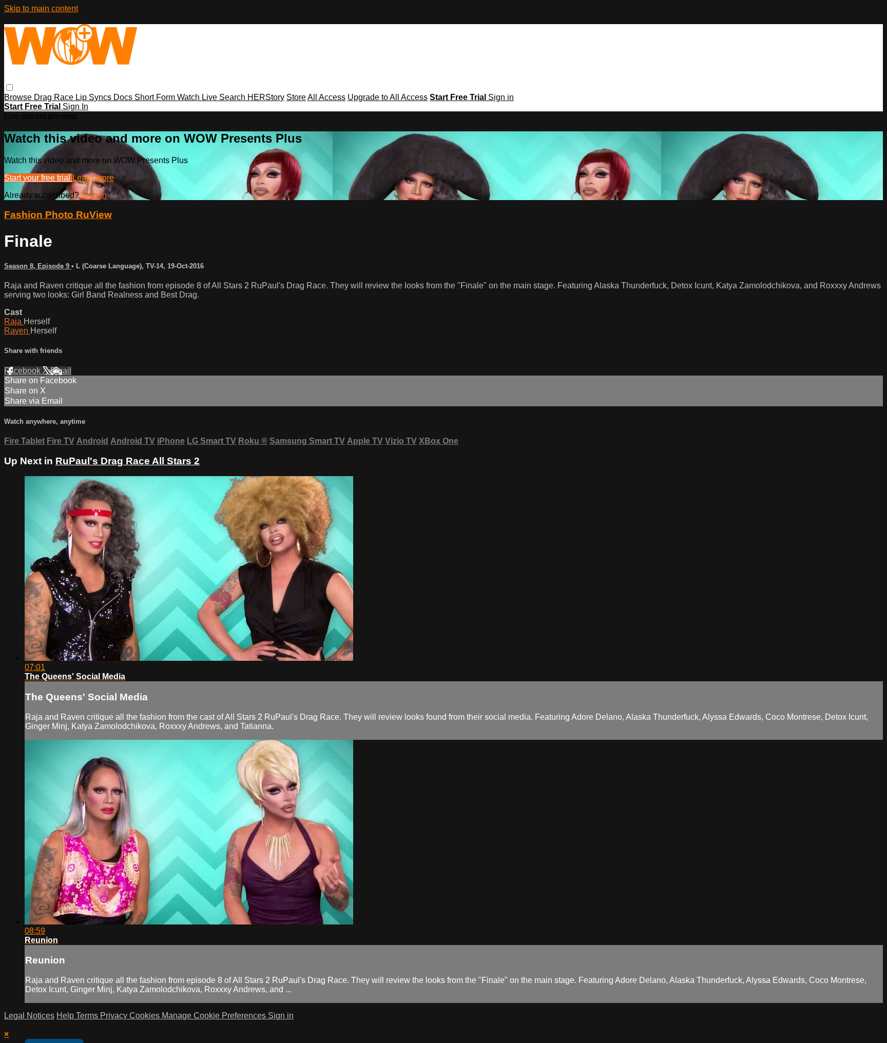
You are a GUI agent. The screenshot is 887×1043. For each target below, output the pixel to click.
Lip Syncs (94, 97)
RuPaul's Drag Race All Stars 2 (127, 461)
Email (60, 370)
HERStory (265, 97)
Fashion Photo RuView (58, 214)
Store (296, 97)
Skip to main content (41, 8)
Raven (17, 330)
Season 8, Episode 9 (37, 266)
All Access (326, 97)
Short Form (155, 97)
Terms (88, 1015)
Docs (123, 97)
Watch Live (198, 97)
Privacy (114, 1015)
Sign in (501, 97)
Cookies (145, 1015)
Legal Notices (29, 1015)
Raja (14, 321)
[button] (9, 87)
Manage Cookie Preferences (215, 1015)
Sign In (75, 106)
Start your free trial (38, 177)
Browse (19, 97)
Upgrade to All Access (388, 97)
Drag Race (54, 97)
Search (233, 97)
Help (66, 1015)
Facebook (23, 370)
